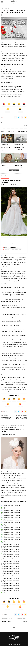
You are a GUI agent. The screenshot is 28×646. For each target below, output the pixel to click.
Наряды (17, 161)
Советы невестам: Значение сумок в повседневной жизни (19, 146)
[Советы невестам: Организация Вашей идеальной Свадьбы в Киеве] (7, 138)
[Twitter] (19, 117)
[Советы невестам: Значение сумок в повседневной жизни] (20, 138)
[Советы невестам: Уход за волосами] (7, 158)
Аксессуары (18, 139)
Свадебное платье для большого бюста (12, 249)
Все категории (5, 8)
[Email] (25, 117)
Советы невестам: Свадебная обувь (18, 164)
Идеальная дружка (6, 184)
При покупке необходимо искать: (11, 247)
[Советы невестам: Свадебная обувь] (20, 158)
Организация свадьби (7, 142)
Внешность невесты (21, 140)
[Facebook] (15, 117)
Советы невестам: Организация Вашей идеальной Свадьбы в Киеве (6, 147)
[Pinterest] (22, 117)
